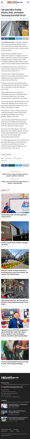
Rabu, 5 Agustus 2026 (6, 218)
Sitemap (18, 431)
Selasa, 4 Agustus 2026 (6, 246)
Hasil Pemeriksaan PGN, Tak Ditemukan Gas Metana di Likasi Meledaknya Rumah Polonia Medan (14, 302)
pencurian (4, 160)
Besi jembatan (8, 158)
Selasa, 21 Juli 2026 (6, 276)
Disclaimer (16, 429)
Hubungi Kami (4, 431)
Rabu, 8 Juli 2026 (5, 365)
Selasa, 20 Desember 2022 (7, 18)
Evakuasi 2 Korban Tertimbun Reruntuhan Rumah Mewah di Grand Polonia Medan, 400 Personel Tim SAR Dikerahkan (14, 272)
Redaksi (11, 431)
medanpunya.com (12, 433)
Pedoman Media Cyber (6, 429)
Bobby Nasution (17, 158)
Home (2, 6)
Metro (6, 6)
